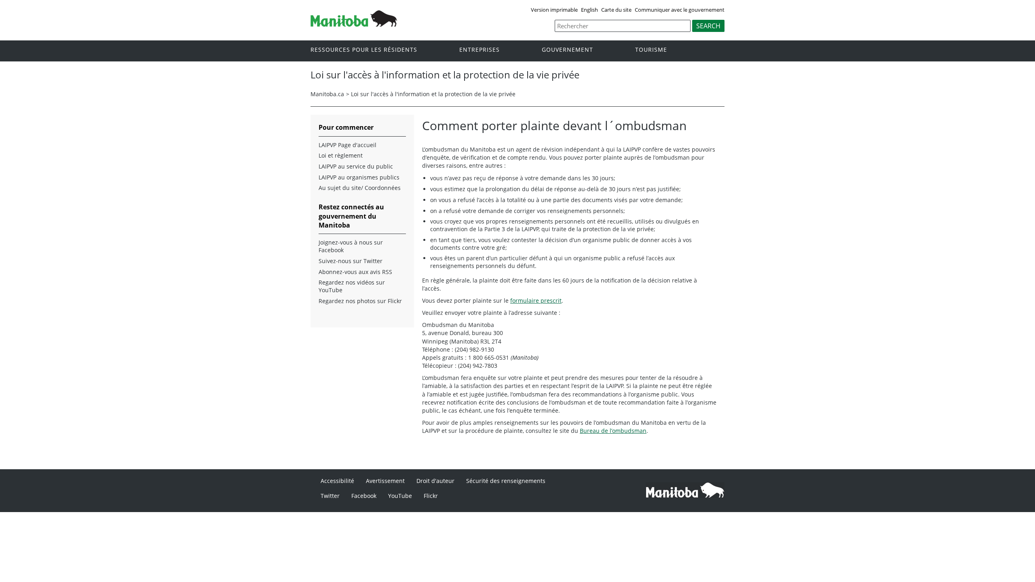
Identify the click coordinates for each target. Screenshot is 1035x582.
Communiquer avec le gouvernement (679, 9)
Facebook (363, 496)
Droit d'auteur (435, 481)
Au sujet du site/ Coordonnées (360, 188)
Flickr (431, 496)
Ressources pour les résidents (363, 50)
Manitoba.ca (327, 94)
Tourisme (651, 50)
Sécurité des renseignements (505, 481)
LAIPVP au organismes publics (359, 177)
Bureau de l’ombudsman (613, 430)
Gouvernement (567, 50)
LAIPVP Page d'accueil (347, 145)
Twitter (330, 496)
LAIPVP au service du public (356, 166)
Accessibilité (337, 481)
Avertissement (385, 481)
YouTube (400, 496)
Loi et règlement (341, 155)
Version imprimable (554, 9)
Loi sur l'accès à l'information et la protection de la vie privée (433, 94)
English (589, 9)
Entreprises (479, 50)
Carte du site (616, 9)
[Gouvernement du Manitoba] (353, 24)
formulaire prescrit (536, 300)
